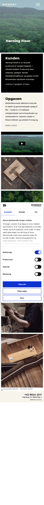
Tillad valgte (22, 291)
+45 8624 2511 (33, 394)
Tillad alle (22, 284)
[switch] (38, 259)
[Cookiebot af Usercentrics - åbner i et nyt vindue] (31, 205)
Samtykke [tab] (8, 212)
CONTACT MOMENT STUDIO (17, 84)
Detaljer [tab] (22, 212)
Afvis (22, 298)
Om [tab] (36, 212)
